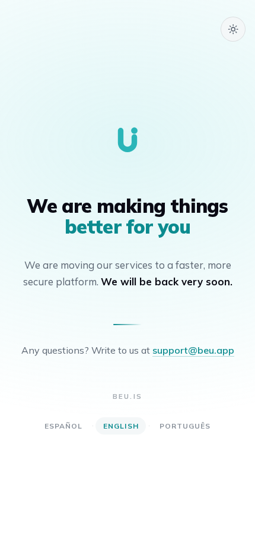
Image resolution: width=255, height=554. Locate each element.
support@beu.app (193, 350)
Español (63, 425)
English (121, 425)
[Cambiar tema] (233, 29)
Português (185, 425)
